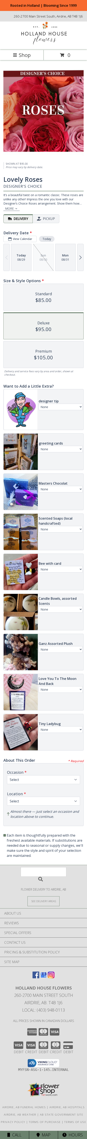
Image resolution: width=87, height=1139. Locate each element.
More (9, 208)
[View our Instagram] (51, 977)
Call (16, 1135)
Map (45, 1135)
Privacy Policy (13, 1122)
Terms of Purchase (45, 1122)
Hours (75, 1135)
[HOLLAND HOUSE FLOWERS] (43, 44)
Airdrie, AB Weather (20, 1114)
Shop (25, 54)
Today (46, 239)
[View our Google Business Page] (43, 977)
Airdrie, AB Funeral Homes (24, 1107)
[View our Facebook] (36, 977)
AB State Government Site (61, 1114)
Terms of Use (75, 1122)
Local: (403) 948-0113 (43, 1010)
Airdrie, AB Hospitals (67, 1107)
